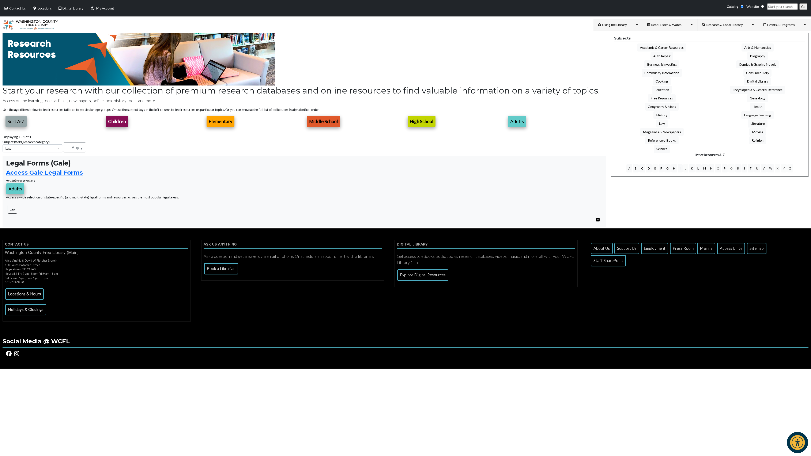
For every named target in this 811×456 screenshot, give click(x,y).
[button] (597, 219)
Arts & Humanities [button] (757, 47)
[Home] (29, 24)
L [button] (698, 168)
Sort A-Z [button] (16, 121)
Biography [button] (757, 56)
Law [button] (12, 209)
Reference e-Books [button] (662, 140)
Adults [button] (517, 121)
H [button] (674, 168)
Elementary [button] (220, 121)
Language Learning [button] (757, 115)
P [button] (725, 168)
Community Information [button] (661, 73)
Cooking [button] (662, 81)
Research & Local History (724, 25)
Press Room (683, 248)
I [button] (680, 168)
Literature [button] (757, 123)
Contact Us (17, 8)
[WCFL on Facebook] (9, 354)
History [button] (661, 115)
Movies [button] (757, 132)
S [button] (744, 168)
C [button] (642, 168)
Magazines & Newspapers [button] (662, 132)
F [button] (661, 168)
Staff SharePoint (608, 260)
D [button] (649, 168)
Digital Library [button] (757, 81)
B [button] (636, 168)
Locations (45, 8)
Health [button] (757, 106)
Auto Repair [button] (662, 56)
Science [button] (661, 149)
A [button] (629, 168)
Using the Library (614, 25)
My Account (105, 8)
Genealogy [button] (757, 98)
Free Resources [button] (662, 98)
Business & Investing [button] (662, 64)
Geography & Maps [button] (662, 106)
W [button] (770, 168)
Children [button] (117, 121)
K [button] (692, 168)
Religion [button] (757, 140)
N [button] (711, 168)
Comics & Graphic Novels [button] (757, 64)
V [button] (764, 168)
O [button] (718, 168)
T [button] (751, 168)
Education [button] (662, 90)
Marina (706, 248)
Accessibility (731, 248)
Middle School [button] (323, 121)
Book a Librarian (221, 268)
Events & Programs (781, 25)
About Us (601, 248)
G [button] (667, 168)
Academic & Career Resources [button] (662, 47)
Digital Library (72, 8)
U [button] (757, 168)
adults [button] (15, 188)
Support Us (627, 248)
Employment (654, 248)
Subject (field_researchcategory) (26, 142)
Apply (77, 147)
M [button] (704, 168)
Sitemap (757, 248)
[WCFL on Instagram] (17, 354)
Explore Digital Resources (423, 275)
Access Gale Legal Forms (44, 172)
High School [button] (421, 121)
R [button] (738, 168)
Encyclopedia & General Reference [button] (757, 90)
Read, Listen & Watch (666, 25)
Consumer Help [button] (757, 73)
